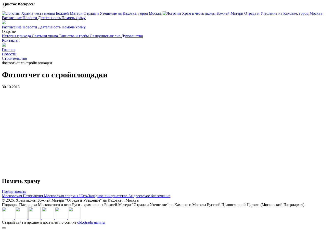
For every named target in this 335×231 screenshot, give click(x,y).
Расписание (12, 18)
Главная (8, 50)
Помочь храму (74, 18)
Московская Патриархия (23, 196)
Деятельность (50, 18)
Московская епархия (61, 196)
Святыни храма (45, 36)
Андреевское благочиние (149, 196)
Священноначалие (105, 36)
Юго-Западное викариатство (103, 196)
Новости (30, 18)
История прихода (17, 36)
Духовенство (132, 36)
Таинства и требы (74, 36)
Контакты (10, 40)
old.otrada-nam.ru (91, 222)
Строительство (14, 58)
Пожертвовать (14, 191)
